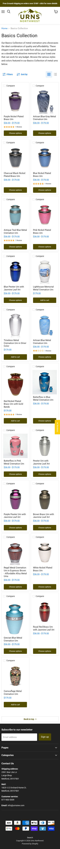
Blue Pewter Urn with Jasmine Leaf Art (14, 288)
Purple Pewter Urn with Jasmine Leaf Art (15, 516)
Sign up (45, 736)
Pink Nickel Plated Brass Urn (42, 231)
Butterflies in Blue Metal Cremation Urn (43, 398)
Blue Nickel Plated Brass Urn (42, 174)
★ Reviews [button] (57, 427)
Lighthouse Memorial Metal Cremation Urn (43, 288)
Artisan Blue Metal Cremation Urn (42, 341)
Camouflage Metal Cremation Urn (13, 692)
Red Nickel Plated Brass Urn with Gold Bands (13, 404)
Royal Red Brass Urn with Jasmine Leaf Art (43, 628)
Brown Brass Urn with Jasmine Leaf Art (43, 516)
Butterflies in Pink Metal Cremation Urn (14, 462)
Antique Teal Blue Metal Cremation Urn (15, 231)
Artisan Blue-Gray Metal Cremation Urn (44, 118)
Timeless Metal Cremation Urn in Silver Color (15, 343)
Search (30, 837)
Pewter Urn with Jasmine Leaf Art (41, 462)
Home (4, 28)
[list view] (55, 74)
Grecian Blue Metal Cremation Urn (13, 639)
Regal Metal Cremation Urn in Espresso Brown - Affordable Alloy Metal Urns (15, 572)
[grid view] (49, 74)
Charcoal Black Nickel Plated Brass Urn (14, 174)
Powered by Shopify (30, 844)
